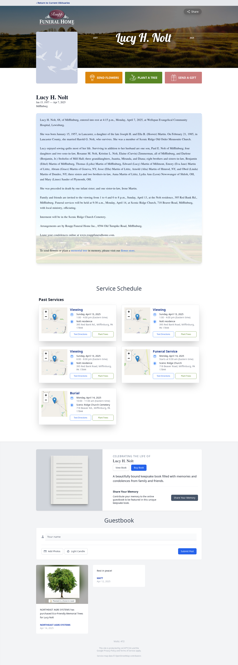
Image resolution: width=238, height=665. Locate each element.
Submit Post (187, 551)
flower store (128, 250)
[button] (54, 317)
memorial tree (79, 250)
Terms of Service (127, 650)
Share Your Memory (184, 497)
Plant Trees (103, 334)
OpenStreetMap (122, 655)
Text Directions (80, 334)
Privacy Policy (110, 650)
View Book (121, 467)
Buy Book (139, 467)
